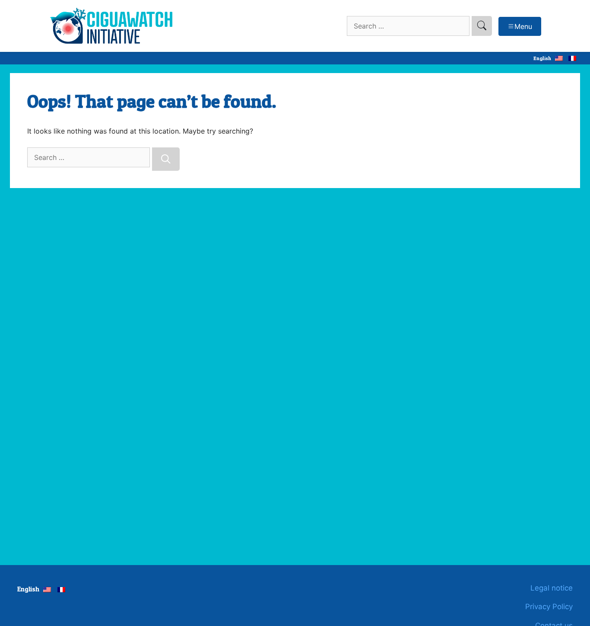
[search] (482, 26)
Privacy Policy (549, 606)
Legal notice (551, 588)
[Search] (166, 159)
